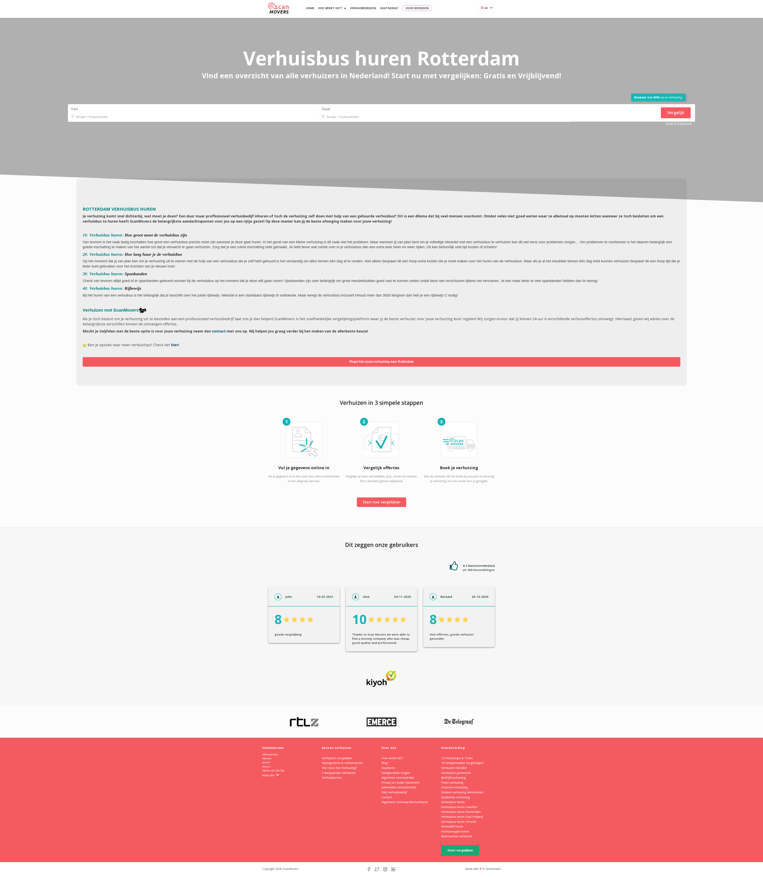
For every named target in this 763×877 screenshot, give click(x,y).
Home (310, 8)
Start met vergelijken (381, 502)
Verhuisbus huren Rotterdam (461, 812)
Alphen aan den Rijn (273, 770)
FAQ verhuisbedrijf (394, 792)
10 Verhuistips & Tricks (457, 758)
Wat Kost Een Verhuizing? (339, 768)
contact (219, 331)
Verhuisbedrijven (363, 8)
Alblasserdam (270, 754)
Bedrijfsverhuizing (453, 777)
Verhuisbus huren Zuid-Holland (462, 817)
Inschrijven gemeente (456, 773)
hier (174, 344)
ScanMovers (278, 8)
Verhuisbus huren (453, 802)
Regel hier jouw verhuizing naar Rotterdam (382, 361)
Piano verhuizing (452, 782)
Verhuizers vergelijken (337, 758)
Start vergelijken (460, 850)
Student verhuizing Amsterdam (462, 792)
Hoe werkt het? (330, 8)
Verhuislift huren (452, 826)
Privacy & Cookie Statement (401, 782)
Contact (387, 797)
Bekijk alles (268, 775)
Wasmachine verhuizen (456, 836)
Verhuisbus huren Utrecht (458, 822)
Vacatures (388, 768)
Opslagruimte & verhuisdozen (342, 763)
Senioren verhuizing (454, 787)
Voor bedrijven (417, 8)
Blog (385, 763)
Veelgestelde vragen (396, 773)
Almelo (266, 762)
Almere (266, 766)
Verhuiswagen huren (455, 831)
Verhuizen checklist (454, 768)
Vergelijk (675, 112)
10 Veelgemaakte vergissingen (462, 763)
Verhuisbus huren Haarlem (459, 807)
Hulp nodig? (389, 8)
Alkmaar (267, 758)
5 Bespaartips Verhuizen (338, 773)
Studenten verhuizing (455, 797)
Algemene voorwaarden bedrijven (405, 802)
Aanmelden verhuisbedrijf (399, 787)
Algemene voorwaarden (398, 777)
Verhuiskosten (331, 777)
